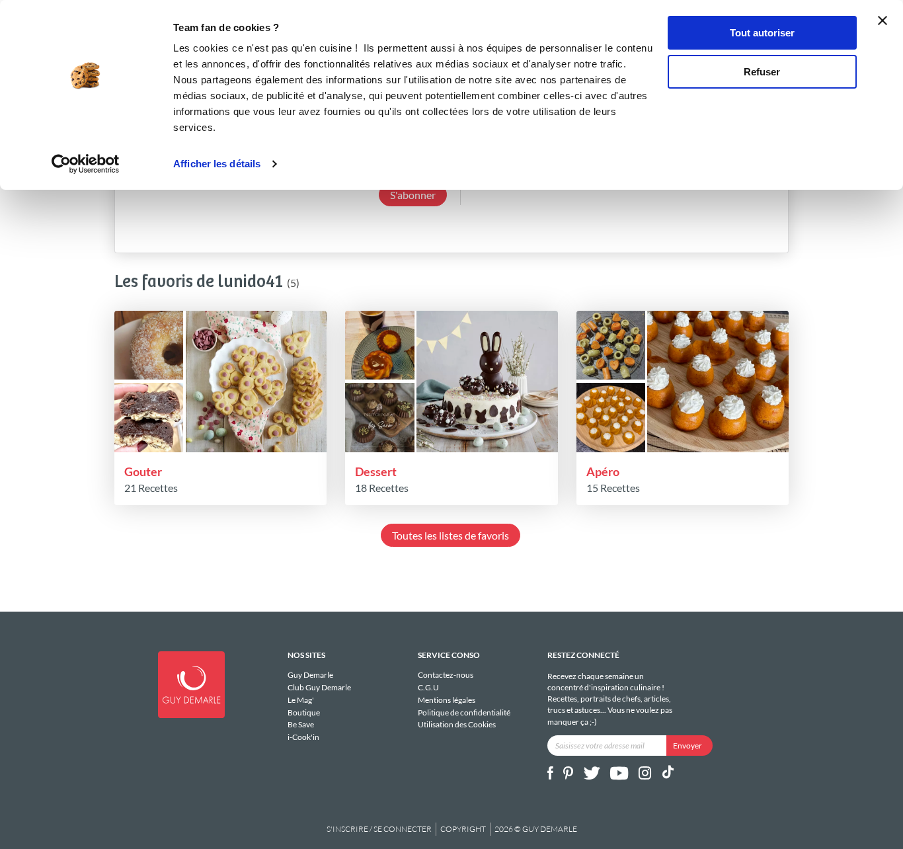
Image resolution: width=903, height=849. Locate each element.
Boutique (304, 712)
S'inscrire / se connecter (379, 829)
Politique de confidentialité (464, 712)
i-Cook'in (303, 737)
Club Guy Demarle (319, 687)
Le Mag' (301, 700)
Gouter (143, 471)
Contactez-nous (445, 675)
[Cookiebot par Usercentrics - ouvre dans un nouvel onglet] (85, 164)
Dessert (376, 471)
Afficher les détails (216, 163)
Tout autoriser (762, 32)
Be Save (301, 724)
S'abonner (413, 194)
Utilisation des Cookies (457, 724)
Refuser (762, 71)
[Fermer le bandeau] (882, 20)
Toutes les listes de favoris (450, 535)
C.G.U (428, 687)
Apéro (602, 471)
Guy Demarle (310, 675)
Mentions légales (446, 700)
